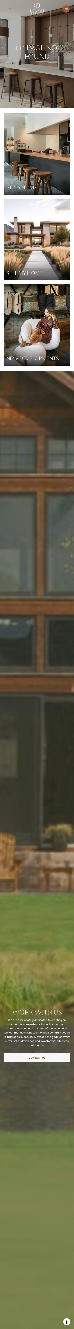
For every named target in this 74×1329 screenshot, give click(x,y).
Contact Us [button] (37, 1058)
